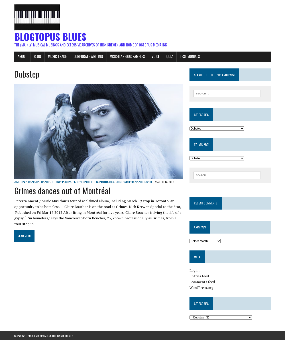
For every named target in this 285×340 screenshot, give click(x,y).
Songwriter (125, 182)
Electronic (81, 182)
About (22, 56)
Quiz (169, 56)
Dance (45, 182)
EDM (68, 182)
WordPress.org (201, 287)
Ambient (20, 182)
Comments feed (202, 281)
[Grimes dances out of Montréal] (98, 175)
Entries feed (199, 276)
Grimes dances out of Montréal (62, 190)
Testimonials (190, 56)
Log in (194, 270)
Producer (106, 182)
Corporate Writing (88, 56)
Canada (34, 182)
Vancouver (143, 182)
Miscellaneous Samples (127, 56)
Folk (94, 182)
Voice (155, 56)
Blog (37, 56)
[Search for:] (227, 93)
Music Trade (57, 56)
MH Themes (67, 336)
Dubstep (57, 182)
